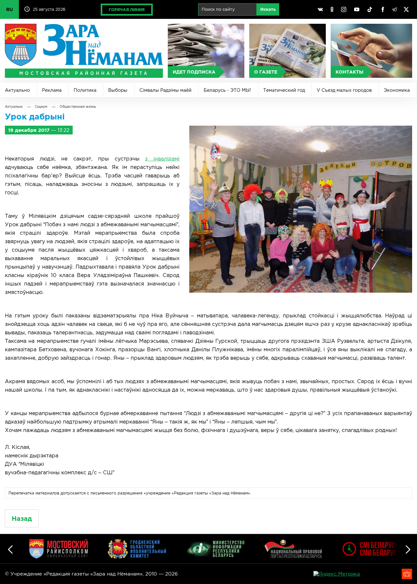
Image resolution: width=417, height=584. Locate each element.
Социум (41, 106)
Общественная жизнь (78, 106)
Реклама (52, 90)
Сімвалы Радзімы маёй (165, 90)
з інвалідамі (162, 158)
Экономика (397, 90)
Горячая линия (127, 9)
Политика (85, 90)
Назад (22, 518)
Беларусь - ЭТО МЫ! (227, 90)
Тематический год (284, 90)
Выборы (117, 90)
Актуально (17, 90)
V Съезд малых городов (344, 90)
